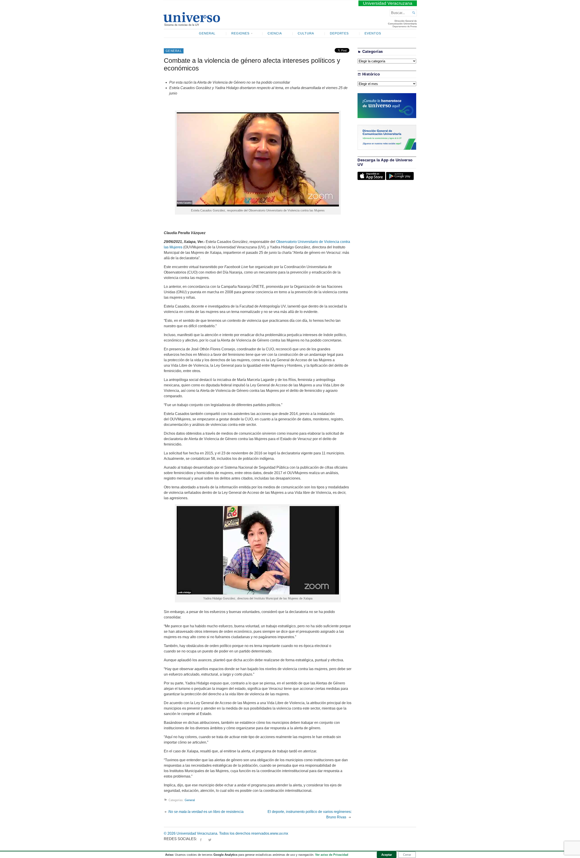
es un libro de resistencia (206, 812)
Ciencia (275, 33)
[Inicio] (191, 24)
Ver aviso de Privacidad (331, 854)
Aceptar (386, 854)
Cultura (306, 33)
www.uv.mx (279, 833)
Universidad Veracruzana (387, 3)
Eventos (373, 33)
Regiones (240, 33)
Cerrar (407, 854)
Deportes (339, 33)
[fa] (201, 839)
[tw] (210, 839)
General (207, 33)
